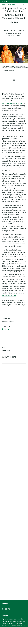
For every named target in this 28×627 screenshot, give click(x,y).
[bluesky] (9, 609)
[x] (5, 329)
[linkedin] (6, 609)
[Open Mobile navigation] (25, 4)
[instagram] (2, 609)
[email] (8, 329)
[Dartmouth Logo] (4, 1)
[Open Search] (24, 4)
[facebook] (2, 329)
